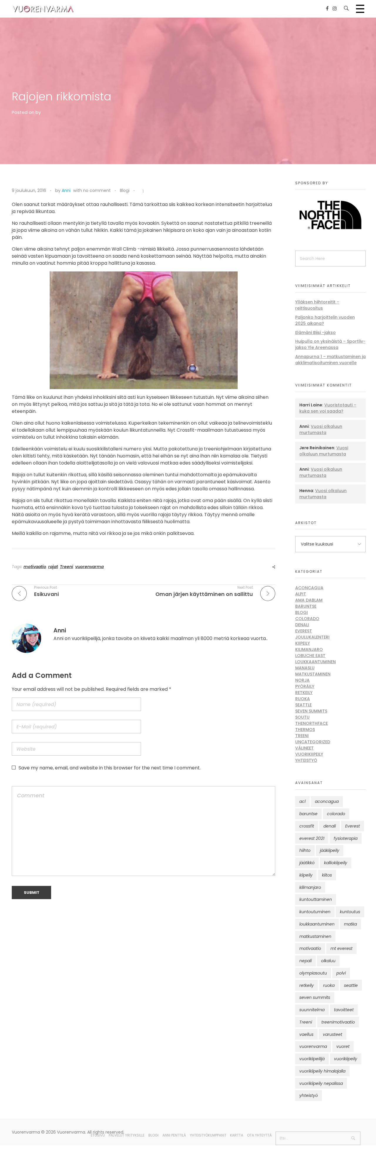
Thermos (305, 729)
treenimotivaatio (338, 1022)
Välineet (304, 748)
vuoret (343, 1046)
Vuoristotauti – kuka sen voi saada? (327, 408)
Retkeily (304, 692)
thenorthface (311, 723)
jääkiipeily (329, 850)
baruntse (308, 814)
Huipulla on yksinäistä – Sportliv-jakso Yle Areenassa (330, 344)
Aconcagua (309, 588)
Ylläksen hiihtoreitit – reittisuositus (317, 305)
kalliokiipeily (335, 863)
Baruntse (305, 606)
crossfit (306, 826)
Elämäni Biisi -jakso (315, 332)
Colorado (307, 619)
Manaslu (305, 668)
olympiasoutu (313, 973)
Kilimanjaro (309, 649)
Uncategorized (312, 742)
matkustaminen (315, 936)
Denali (302, 625)
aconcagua (327, 801)
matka (350, 924)
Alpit (300, 594)
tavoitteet (344, 1010)
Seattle (303, 705)
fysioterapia (345, 838)
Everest (303, 631)
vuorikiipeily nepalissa (321, 1083)
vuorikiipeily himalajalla (322, 1071)
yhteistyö (308, 1095)
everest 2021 (311, 838)
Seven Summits (311, 711)
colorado (336, 814)
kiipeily (306, 875)
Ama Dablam (309, 600)
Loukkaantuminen (315, 662)
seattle (351, 985)
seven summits (314, 997)
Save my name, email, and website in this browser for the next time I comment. (110, 767)
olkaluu (328, 961)
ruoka (329, 985)
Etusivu (98, 1135)
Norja (302, 680)
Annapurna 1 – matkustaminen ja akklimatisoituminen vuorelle (330, 360)
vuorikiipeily (345, 1059)
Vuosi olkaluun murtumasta (320, 429)
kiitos (327, 875)
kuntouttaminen (315, 899)
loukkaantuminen (317, 924)
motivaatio (35, 567)
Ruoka (302, 699)
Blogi (125, 190)
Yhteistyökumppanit (208, 1135)
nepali (305, 961)
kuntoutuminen (314, 912)
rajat (53, 567)
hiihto (304, 850)
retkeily (306, 985)
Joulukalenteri (312, 637)
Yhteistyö (306, 760)
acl (302, 801)
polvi (341, 973)
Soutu (302, 717)
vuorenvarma (89, 567)
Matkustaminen (312, 674)
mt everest (341, 948)
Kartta (236, 1135)
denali (329, 826)
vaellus (306, 1034)
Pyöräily (304, 686)
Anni (66, 190)
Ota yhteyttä (259, 1135)
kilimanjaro (310, 887)
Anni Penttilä (174, 1135)
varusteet (332, 1034)
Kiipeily (302, 643)
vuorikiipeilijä (312, 1059)
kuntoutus (350, 912)
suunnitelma (312, 1010)
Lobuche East (310, 655)
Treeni (66, 567)
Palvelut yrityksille (127, 1135)
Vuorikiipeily (309, 754)
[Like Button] (139, 191)
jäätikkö (307, 863)
